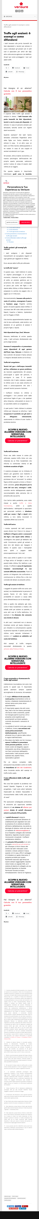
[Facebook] (16, 11)
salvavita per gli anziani (20, 844)
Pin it (25, 1206)
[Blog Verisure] (25, 5)
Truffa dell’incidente (14, 227)
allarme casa (7, 1196)
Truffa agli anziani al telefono (17, 231)
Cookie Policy (7, 217)
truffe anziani (8, 1200)
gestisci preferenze (12, 222)
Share (18, 1206)
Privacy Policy (14, 217)
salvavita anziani (21, 1198)
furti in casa (15, 1196)
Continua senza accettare (31, 178)
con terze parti (29, 206)
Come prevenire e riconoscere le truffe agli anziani (16, 235)
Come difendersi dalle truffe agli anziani (16, 239)
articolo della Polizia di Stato (14, 649)
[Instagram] (19, 11)
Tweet (11, 1206)
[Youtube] (22, 11)
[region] (19, 201)
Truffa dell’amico (13, 229)
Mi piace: (11, 242)
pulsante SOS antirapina (10, 1198)
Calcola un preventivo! (18, 440)
